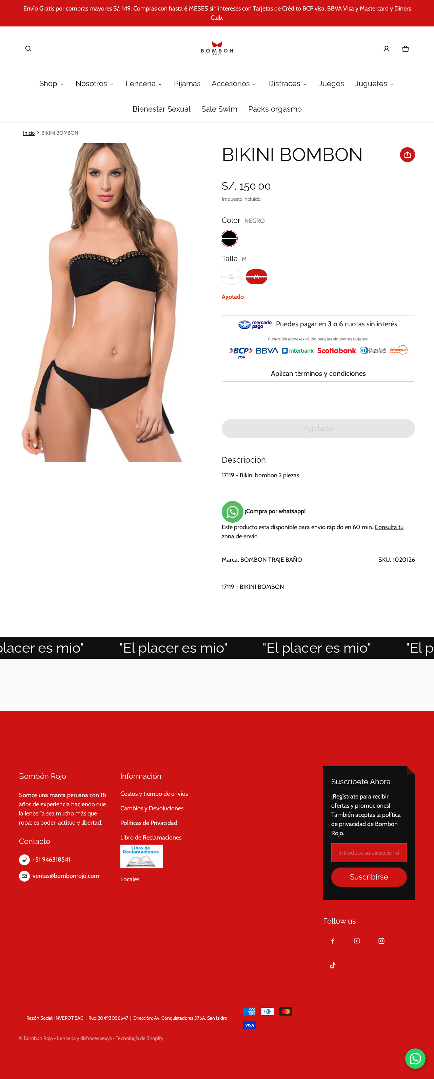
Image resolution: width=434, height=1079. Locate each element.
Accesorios (231, 83)
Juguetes (371, 83)
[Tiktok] (332, 965)
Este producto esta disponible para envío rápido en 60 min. (312, 523)
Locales (129, 879)
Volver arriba (41, 737)
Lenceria (140, 83)
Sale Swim (219, 109)
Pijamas (187, 83)
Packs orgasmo (275, 109)
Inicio (29, 133)
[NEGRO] (229, 238)
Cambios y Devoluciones (151, 808)
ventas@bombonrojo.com (66, 876)
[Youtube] (357, 940)
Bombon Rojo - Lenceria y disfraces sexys (68, 1038)
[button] (28, 48)
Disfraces (284, 83)
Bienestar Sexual (162, 109)
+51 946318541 (51, 859)
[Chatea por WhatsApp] (415, 1058)
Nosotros (91, 83)
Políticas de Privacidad (148, 823)
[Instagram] (381, 940)
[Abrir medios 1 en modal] (106, 302)
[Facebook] (332, 940)
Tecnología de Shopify (139, 1038)
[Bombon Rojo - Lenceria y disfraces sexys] (217, 49)
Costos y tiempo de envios (154, 793)
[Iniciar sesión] (386, 48)
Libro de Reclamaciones (150, 837)
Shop (48, 83)
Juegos (331, 83)
